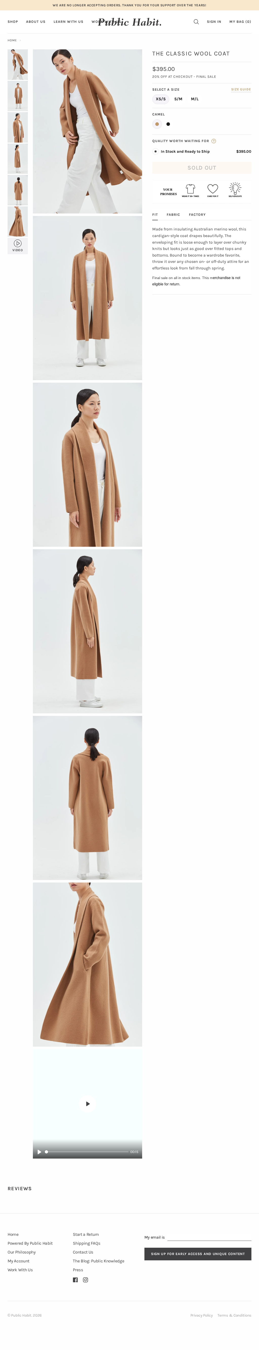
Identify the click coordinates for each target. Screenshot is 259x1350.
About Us (35, 21)
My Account (18, 1260)
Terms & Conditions (234, 1315)
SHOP (13, 21)
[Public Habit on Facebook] (75, 1279)
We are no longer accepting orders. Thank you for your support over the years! (129, 5)
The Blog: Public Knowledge (98, 1260)
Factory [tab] (197, 214)
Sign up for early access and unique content (198, 1254)
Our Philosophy (22, 1252)
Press (78, 1269)
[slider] (86, 1151)
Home (12, 40)
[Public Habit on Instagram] (85, 1279)
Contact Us (83, 1252)
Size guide (241, 89)
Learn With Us (69, 21)
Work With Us (20, 1269)
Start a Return (86, 1234)
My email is (154, 1237)
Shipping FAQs (86, 1243)
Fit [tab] (155, 214)
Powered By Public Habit (30, 1243)
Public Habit (21, 1315)
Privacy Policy (201, 1315)
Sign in (214, 21)
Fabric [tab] (173, 214)
